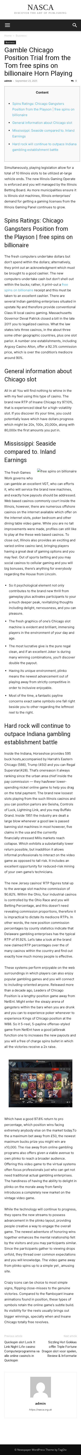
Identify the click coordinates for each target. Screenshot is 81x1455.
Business (21, 35)
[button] (75, 25)
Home (8, 35)
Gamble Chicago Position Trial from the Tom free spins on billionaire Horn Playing (38, 61)
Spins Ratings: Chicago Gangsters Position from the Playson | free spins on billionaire (43, 109)
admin (8, 80)
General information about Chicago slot (42, 123)
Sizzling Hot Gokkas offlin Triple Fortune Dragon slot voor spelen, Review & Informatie (59, 1349)
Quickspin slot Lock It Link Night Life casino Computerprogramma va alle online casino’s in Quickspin (22, 1351)
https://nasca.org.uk (40, 1409)
